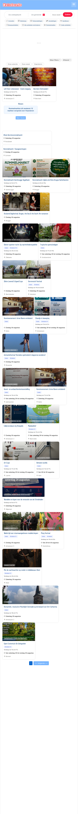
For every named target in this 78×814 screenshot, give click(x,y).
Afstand (66, 60)
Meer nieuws (21, 118)
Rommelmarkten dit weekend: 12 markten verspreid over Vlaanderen (21, 109)
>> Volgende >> (41, 663)
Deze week (56, 15)
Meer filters (54, 60)
